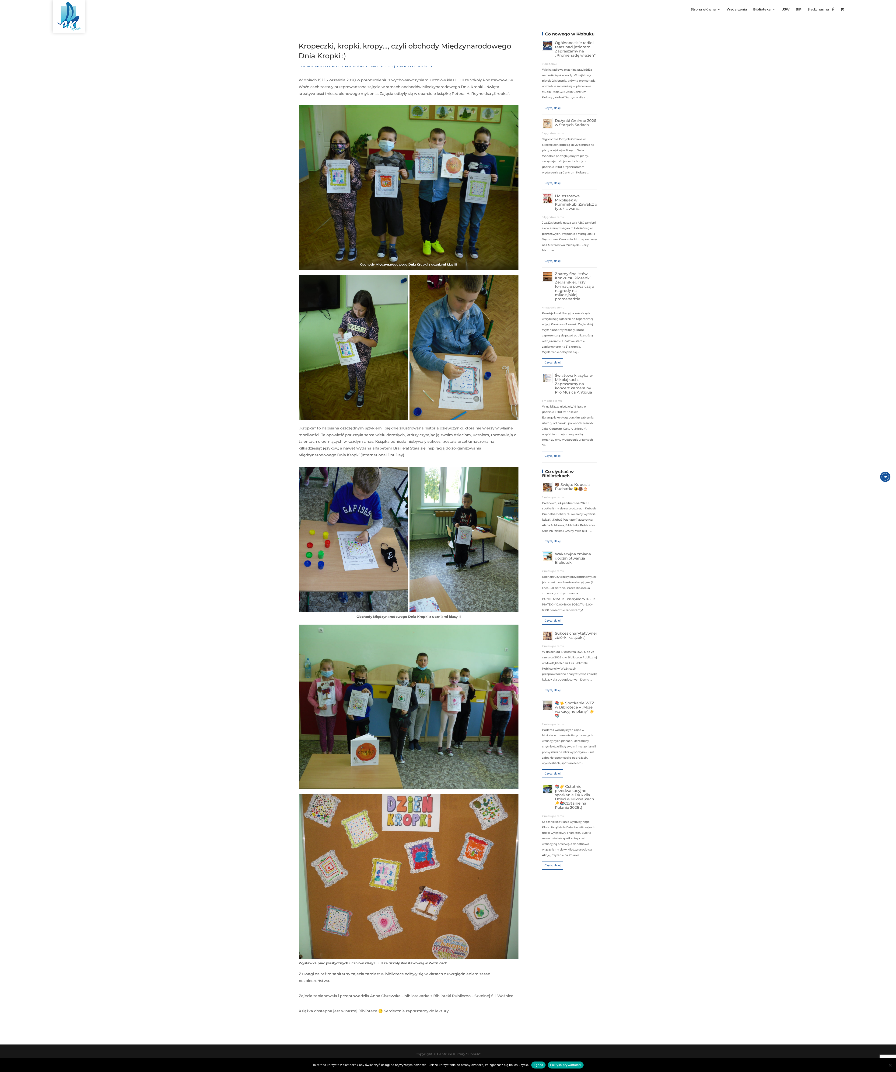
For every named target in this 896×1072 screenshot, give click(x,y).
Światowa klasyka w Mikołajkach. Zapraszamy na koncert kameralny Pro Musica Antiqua (574, 383)
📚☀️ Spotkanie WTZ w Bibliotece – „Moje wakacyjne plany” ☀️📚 (574, 709)
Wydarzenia (737, 9)
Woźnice (425, 66)
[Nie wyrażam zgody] (890, 1065)
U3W (785, 9)
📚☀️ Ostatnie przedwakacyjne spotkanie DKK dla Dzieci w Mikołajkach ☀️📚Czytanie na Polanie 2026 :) (574, 797)
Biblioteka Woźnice (350, 66)
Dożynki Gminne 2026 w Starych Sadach (575, 122)
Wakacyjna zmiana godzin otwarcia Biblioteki (573, 558)
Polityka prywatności (565, 1065)
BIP (799, 9)
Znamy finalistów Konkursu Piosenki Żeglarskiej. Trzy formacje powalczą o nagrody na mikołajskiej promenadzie (574, 286)
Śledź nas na (820, 9)
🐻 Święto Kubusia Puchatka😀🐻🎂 (572, 486)
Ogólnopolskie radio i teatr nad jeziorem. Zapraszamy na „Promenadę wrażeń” (575, 49)
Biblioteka (762, 9)
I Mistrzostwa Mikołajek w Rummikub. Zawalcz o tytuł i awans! (576, 202)
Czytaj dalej (552, 108)
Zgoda (538, 1065)
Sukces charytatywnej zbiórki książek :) (576, 635)
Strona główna (703, 9)
